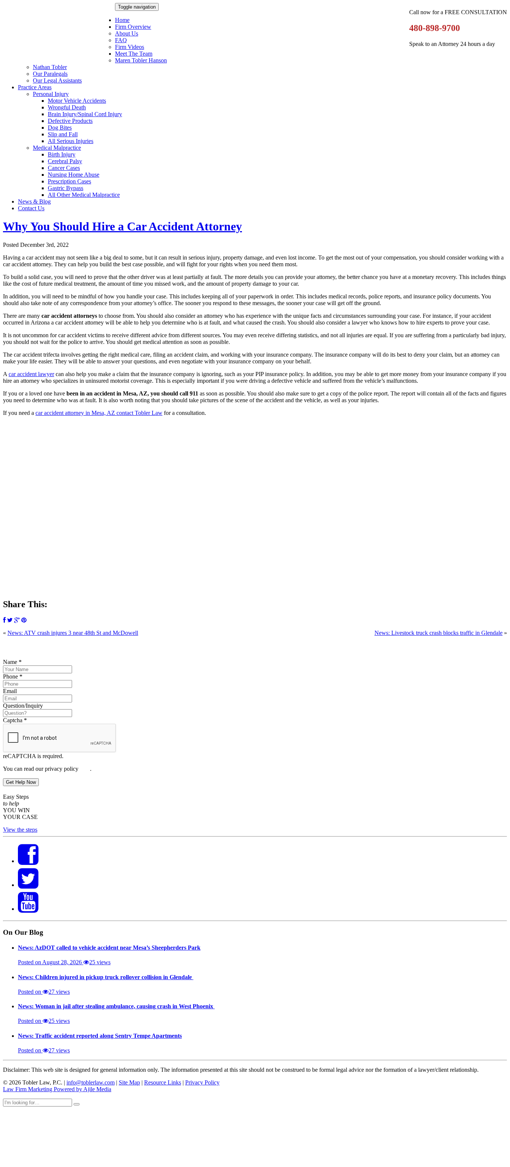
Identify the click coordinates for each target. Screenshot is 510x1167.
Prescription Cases (69, 181)
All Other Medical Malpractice (84, 195)
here (85, 769)
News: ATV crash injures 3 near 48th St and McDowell (72, 633)
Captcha (15, 720)
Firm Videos (129, 47)
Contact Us (31, 208)
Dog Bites (60, 127)
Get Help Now (21, 782)
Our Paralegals (50, 74)
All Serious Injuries (70, 141)
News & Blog (34, 201)
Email (10, 691)
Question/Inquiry (23, 705)
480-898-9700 (434, 28)
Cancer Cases (64, 168)
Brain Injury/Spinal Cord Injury (85, 114)
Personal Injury (51, 94)
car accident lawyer (31, 374)
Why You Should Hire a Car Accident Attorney (122, 226)
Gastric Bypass (65, 188)
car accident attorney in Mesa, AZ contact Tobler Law (98, 413)
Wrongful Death (67, 107)
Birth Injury (61, 154)
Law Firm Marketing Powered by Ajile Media (57, 1089)
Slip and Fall (63, 134)
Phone (12, 676)
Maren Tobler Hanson (141, 60)
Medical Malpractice (57, 148)
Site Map (129, 1082)
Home (122, 20)
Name (12, 662)
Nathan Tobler (50, 67)
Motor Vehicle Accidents (77, 100)
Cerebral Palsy (65, 161)
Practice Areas (35, 87)
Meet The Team (133, 53)
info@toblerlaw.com (90, 1082)
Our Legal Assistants (57, 80)
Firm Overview (133, 27)
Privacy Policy (202, 1082)
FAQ (121, 40)
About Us (126, 33)
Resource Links (162, 1082)
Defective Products (70, 121)
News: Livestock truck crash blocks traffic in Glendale (438, 633)
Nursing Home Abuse (73, 174)
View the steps (20, 829)
